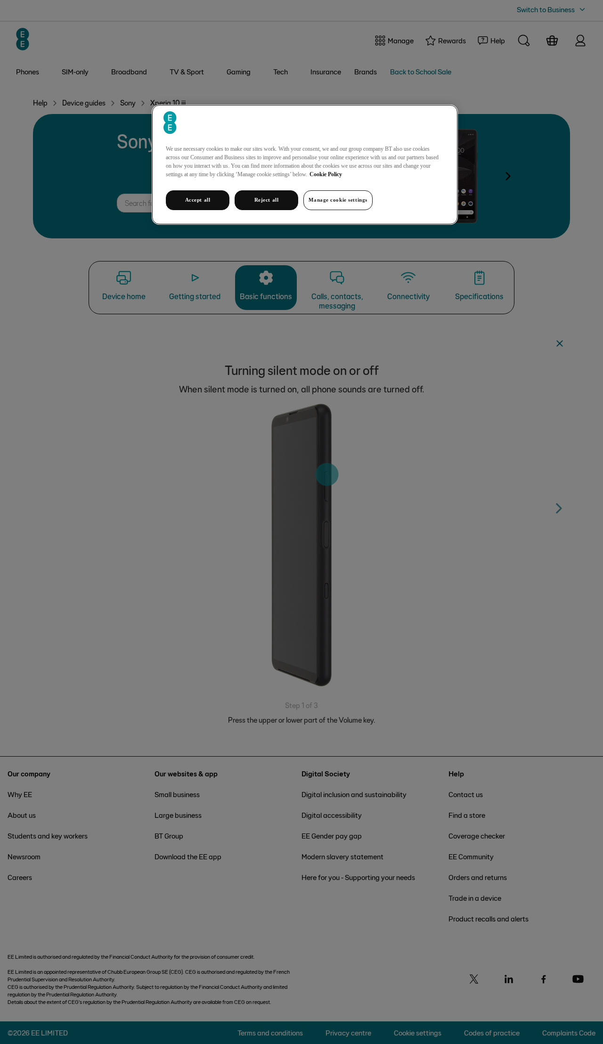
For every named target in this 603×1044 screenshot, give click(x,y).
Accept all (198, 200)
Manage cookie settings (338, 200)
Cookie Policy (326, 174)
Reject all (266, 200)
